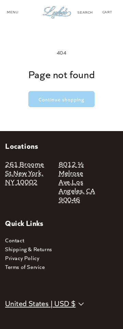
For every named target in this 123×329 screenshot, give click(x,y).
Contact (14, 240)
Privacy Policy (22, 257)
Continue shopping (61, 99)
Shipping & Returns (28, 249)
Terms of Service (25, 266)
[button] (85, 12)
